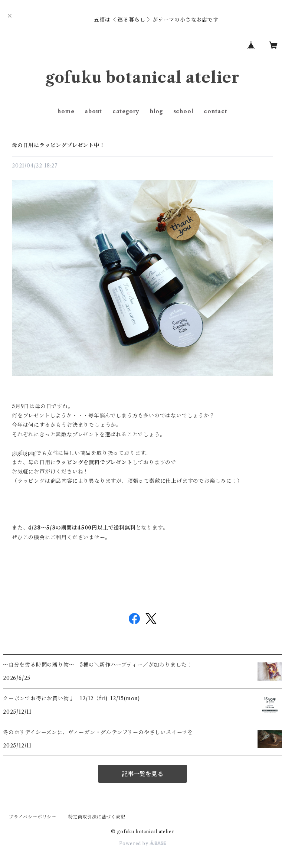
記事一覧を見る (142, 774)
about (93, 111)
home (66, 111)
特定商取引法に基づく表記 (96, 816)
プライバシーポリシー (32, 816)
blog (156, 111)
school (183, 111)
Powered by (134, 843)
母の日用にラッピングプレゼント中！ (58, 145)
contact (215, 111)
